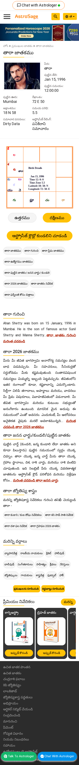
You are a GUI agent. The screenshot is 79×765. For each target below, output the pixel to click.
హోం (5, 46)
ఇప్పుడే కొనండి (19, 653)
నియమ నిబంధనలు (16, 739)
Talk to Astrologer (21, 756)
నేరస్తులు (64, 564)
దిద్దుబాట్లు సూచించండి (53, 588)
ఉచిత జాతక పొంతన (16, 667)
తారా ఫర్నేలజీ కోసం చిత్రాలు (19, 294)
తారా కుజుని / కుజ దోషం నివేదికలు (23, 514)
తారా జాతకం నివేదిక (42, 283)
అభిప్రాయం (10, 703)
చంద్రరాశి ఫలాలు (14, 679)
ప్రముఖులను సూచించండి (26, 588)
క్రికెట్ (48, 553)
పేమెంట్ (8, 727)
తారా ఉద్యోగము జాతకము (18, 261)
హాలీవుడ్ (59, 553)
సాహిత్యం (41, 564)
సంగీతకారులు (25, 564)
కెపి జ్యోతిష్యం (12, 685)
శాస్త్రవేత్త (40, 575)
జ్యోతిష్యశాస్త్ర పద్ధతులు (18, 697)
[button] (6, 32)
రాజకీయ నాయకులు (31, 553)
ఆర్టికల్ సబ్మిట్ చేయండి (18, 709)
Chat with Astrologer (37, 5)
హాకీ (61, 575)
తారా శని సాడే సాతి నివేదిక (59, 514)
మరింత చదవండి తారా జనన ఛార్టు (35, 480)
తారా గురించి (31, 250)
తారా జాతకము (12, 250)
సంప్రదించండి (11, 715)
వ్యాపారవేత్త (10, 553)
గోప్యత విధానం (13, 733)
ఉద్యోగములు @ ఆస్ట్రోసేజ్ (20, 751)
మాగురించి (10, 721)
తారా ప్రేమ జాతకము (53, 250)
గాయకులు (26, 575)
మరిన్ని (68, 602)
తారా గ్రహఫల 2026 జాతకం (45, 526)
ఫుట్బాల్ (51, 575)
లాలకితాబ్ (10, 691)
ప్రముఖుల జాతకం (22, 46)
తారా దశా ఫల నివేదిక (15, 526)
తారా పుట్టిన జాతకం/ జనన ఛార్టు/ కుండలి (27, 272)
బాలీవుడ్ (9, 564)
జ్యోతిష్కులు (10, 575)
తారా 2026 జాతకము (16, 283)
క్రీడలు (53, 564)
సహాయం (9, 745)
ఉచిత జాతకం (12, 673)
